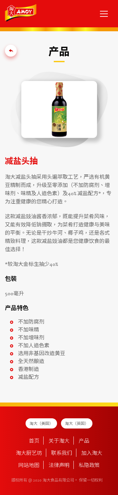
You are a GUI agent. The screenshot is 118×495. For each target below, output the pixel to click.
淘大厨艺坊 (29, 453)
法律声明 (59, 465)
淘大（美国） (41, 424)
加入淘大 (91, 453)
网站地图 (28, 465)
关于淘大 (59, 441)
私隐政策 (89, 465)
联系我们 (61, 453)
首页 (34, 441)
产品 (84, 441)
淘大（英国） (76, 424)
